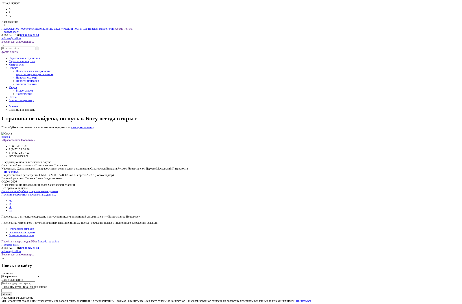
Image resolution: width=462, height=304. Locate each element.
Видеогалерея (24, 90)
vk (10, 207)
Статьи (13, 97)
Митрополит (16, 64)
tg (10, 203)
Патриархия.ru (10, 171)
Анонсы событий (26, 84)
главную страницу (82, 127)
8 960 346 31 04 (29, 35)
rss (10, 210)
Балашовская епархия (22, 232)
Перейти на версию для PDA (19, 241)
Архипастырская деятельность (34, 74)
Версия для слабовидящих (17, 41)
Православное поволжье (58, 28)
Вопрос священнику (21, 100)
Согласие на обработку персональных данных (29, 191)
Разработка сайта (48, 241)
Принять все (303, 300)
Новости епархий (27, 77)
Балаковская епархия (21, 235)
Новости (14, 67)
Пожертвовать (10, 31)
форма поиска (123, 28)
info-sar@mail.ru (11, 38)
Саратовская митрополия (24, 58)
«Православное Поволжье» (18, 140)
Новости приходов (27, 80)
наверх (5, 136)
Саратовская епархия (22, 61)
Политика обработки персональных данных (28, 194)
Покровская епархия (21, 228)
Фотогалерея (24, 93)
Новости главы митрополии (33, 71)
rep (10, 200)
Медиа (13, 87)
